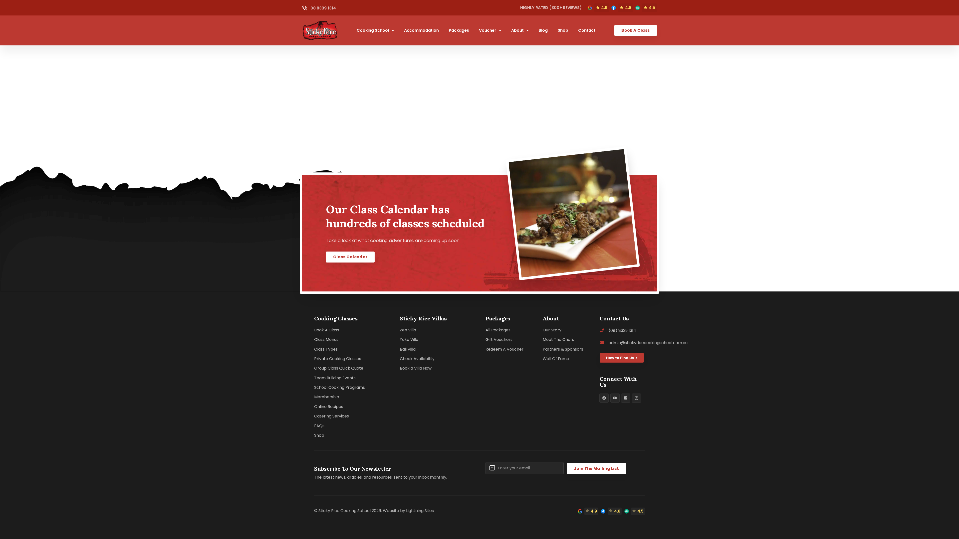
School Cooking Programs (339, 387)
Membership (326, 397)
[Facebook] (604, 398)
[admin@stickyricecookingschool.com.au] (604, 343)
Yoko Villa (409, 339)
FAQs (319, 426)
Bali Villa (408, 349)
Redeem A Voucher (504, 349)
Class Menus (326, 339)
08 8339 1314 (323, 8)
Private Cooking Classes (337, 359)
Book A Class (326, 330)
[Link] (589, 7)
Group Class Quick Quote (338, 368)
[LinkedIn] (625, 398)
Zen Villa (408, 330)
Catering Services (331, 416)
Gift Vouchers (498, 339)
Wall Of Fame (556, 359)
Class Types (326, 349)
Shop (319, 435)
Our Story (552, 330)
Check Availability (417, 359)
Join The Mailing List (596, 468)
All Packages (497, 330)
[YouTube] (615, 398)
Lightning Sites (420, 511)
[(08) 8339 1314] (604, 330)
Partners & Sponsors (563, 349)
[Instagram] (636, 398)
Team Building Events (335, 378)
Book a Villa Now (416, 368)
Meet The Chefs (558, 339)
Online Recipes (328, 406)
